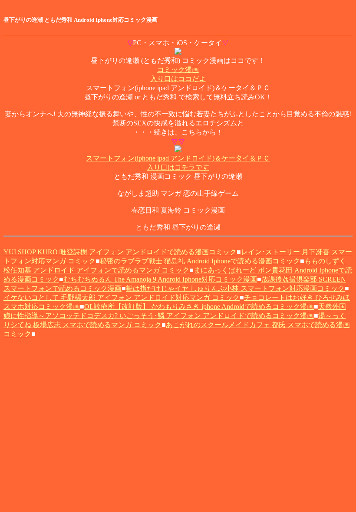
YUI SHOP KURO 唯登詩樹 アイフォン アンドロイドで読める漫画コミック (120, 252)
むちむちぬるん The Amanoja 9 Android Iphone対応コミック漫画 (160, 279)
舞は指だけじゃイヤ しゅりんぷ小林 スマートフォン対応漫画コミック (235, 288)
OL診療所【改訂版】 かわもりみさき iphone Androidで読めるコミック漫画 (199, 306)
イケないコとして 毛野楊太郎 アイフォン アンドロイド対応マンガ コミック (121, 297)
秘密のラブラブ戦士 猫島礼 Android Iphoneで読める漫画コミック (200, 261)
